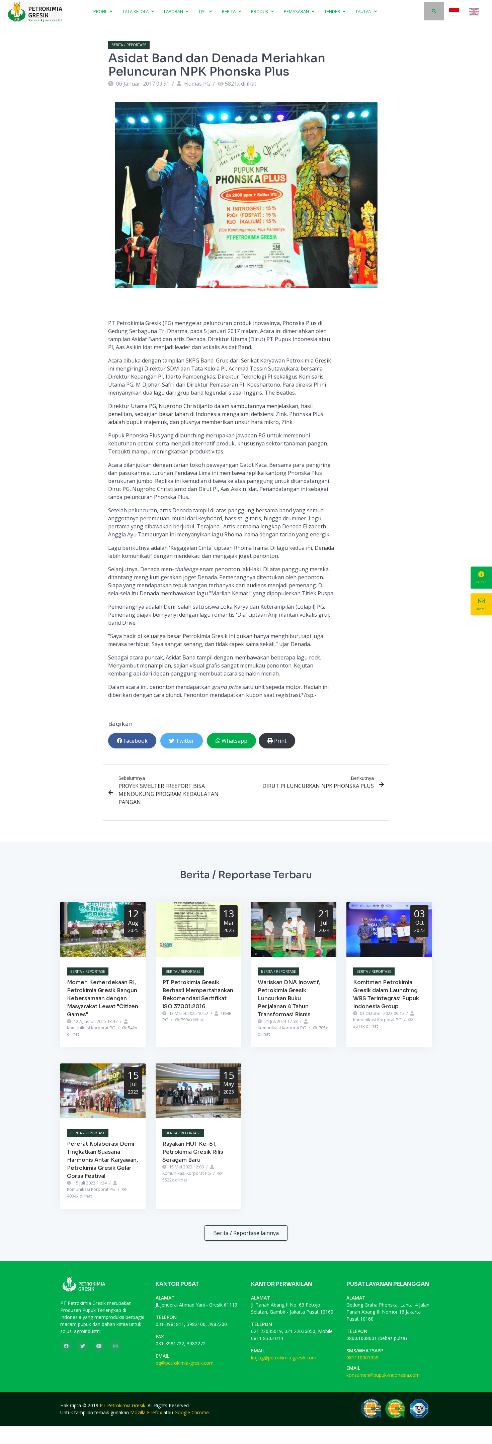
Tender (332, 11)
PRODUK (260, 11)
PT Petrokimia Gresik (122, 1405)
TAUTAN (364, 11)
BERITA (229, 11)
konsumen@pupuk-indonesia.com (383, 1375)
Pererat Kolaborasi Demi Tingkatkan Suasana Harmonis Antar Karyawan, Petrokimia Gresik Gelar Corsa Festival (102, 1159)
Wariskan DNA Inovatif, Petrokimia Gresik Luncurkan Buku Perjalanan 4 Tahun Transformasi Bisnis (289, 998)
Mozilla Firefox (146, 1412)
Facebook (136, 740)
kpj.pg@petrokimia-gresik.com (283, 1357)
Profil (100, 11)
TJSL (203, 11)
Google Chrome (191, 1412)
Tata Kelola (136, 11)
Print (280, 740)
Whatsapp (234, 740)
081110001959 (362, 1357)
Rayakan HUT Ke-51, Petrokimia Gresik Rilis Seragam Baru (192, 1151)
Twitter (185, 740)
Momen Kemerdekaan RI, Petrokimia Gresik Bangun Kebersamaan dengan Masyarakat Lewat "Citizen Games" (102, 998)
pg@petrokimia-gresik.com (185, 1363)
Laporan (174, 11)
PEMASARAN (297, 11)
